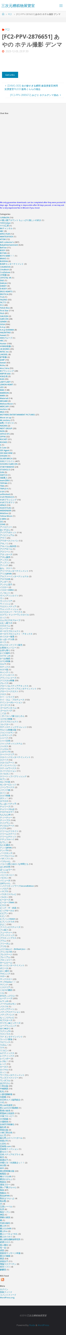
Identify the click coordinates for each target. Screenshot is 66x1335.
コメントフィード (8, 1294)
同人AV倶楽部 (6, 1105)
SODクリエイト (7, 461)
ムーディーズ (6, 998)
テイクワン (5, 823)
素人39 (3, 1225)
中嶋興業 (4, 1088)
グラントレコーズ (8, 677)
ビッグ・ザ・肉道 (8, 908)
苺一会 (3, 1247)
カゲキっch (5, 655)
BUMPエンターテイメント (12, 264)
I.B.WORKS (5, 349)
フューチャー (6, 932)
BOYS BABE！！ (7, 255)
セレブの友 (5, 782)
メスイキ (4, 1006)
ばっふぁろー (6, 869)
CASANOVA (5, 267)
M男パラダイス (7, 423)
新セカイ (4, 1151)
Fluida (32, 1325)
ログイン (4, 1289)
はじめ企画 (5, 866)
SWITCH (3, 475)
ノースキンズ (6, 853)
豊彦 (2, 1258)
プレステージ (6, 954)
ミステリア (5, 987)
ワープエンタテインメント (12, 1075)
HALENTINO (5, 332)
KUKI (2, 379)
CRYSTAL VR (5, 277)
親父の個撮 (5, 1256)
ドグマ (3, 828)
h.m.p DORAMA (7, 329)
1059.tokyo (5, 223)
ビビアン (4, 913)
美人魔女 (4, 1245)
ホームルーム (6, 962)
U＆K (2, 491)
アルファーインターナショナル (14, 576)
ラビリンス (5, 1042)
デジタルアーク (7, 825)
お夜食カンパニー (8, 647)
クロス (3, 694)
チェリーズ (5, 806)
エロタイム (5, 625)
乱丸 (2, 1091)
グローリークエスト (9, 691)
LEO (2, 387)
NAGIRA (3, 425)
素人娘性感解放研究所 (10, 1239)
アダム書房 (5, 557)
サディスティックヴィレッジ (13, 727)
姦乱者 (3, 1127)
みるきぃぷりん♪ (7, 995)
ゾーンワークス (7, 787)
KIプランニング (7, 371)
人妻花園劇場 (6, 1094)
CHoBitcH (4, 269)
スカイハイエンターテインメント (15, 757)
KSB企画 (4, 376)
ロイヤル (4, 1069)
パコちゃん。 (6, 861)
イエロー (4, 587)
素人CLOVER (5, 1228)
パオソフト (5, 858)
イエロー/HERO (7, 590)
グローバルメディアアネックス (14, 686)
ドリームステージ (8, 834)
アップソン (5, 562)
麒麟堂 (3, 1269)
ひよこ (3, 924)
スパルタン (5, 773)
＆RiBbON (4, 217)
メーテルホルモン (8, 1003)
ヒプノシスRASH (7, 919)
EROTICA (4, 294)
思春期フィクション (9, 1149)
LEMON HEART (6, 384)
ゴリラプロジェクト (9, 721)
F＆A (2, 297)
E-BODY (3, 288)
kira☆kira (4, 368)
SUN (2, 472)
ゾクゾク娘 (5, 790)
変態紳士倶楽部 (7, 1113)
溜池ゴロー (5, 1184)
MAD (2, 390)
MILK (2, 412)
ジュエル (4, 749)
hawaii (3, 335)
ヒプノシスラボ (7, 921)
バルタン (4, 897)
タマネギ (4, 801)
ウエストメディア (8, 606)
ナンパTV (4, 850)
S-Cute (3, 447)
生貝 (2, 1209)
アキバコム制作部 (8, 546)
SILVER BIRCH (6, 458)
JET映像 (3, 357)
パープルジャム (7, 856)
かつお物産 (5, 658)
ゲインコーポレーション (11, 702)
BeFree (3, 247)
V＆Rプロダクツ (7, 502)
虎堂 (2, 1250)
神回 (2, 1214)
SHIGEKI (3, 455)
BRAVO (3, 258)
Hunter (3, 343)
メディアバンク (7, 1014)
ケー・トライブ (7, 697)
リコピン (4, 1050)
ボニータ (4, 968)
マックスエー (6, 979)
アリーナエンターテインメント (14, 571)
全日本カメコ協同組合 (10, 1099)
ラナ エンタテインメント (11, 1036)
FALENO (3, 299)
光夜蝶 (3, 1097)
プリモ (3, 946)
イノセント (5, 593)
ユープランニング (8, 1025)
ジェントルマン (7, 732)
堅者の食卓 (5, 1110)
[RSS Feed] (2, 1279)
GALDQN (4, 316)
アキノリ (4, 543)
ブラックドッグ (7, 935)
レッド (3, 1064)
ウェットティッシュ (9, 609)
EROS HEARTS (6, 291)
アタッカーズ (6, 554)
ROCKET (3, 439)
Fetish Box (5, 307)
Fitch (2, 313)
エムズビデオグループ (10, 620)
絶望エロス (5, 1242)
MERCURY (4, 406)
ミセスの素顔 (6, 990)
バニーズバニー (7, 875)
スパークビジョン (8, 771)
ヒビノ (3, 916)
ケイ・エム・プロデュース (12, 699)
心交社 (3, 1143)
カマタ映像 (5, 661)
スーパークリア (7, 754)
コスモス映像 (6, 719)
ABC (2, 231)
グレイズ (4, 683)
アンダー (4, 582)
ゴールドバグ (6, 710)
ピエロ (3, 905)
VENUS (3, 505)
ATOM (3, 239)
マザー (3, 976)
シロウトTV (5, 751)
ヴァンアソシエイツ (9, 595)
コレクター (5, 724)
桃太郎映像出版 (7, 1171)
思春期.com (5, 1146)
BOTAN (3, 253)
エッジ (3, 617)
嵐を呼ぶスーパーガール (11, 1138)
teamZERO (5, 480)
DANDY (3, 286)
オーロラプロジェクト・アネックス (16, 634)
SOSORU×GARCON (8, 464)
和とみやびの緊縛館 (9, 1108)
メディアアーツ (7, 1009)
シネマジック (6, 735)
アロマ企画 (5, 579)
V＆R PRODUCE (7, 497)
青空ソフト (5, 1266)
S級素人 (3, 477)
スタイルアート (7, 762)
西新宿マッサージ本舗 (10, 1253)
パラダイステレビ (8, 894)
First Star (4, 310)
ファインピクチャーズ (10, 927)
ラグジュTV (5, 1031)
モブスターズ (6, 1020)
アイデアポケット (8, 532)
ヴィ (2, 598)
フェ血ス (4, 929)
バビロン (4, 877)
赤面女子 (4, 1261)
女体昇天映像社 (7, 1124)
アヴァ (3, 538)
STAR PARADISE (7, 467)
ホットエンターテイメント (12, 965)
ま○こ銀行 (4, 971)
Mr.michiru (5, 420)
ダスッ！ (4, 798)
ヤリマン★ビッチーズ (10, 1023)
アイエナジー (6, 527)
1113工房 (4, 225)
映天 (2, 1157)
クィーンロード (7, 675)
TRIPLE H (4, 488)
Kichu (2, 365)
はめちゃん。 (6, 883)
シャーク (4, 738)
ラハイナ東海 (6, 1039)
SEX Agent (4, 450)
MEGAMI (4, 401)
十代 (2, 1102)
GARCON (4, 319)
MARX (2, 395)
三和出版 (4, 1086)
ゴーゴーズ (5, 705)
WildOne (4, 513)
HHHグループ (6, 338)
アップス (4, 560)
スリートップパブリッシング (13, 776)
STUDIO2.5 (5, 469)
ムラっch (4, 1001)
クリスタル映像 (7, 680)
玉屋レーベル (6, 1206)
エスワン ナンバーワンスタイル (14, 614)
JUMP (2, 360)
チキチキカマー (7, 812)
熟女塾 (3, 1201)
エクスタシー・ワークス (11, 612)
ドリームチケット (8, 836)
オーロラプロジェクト (10, 631)
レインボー (5, 1058)
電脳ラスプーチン (8, 1264)
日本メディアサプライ (10, 1154)
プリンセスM (6, 951)
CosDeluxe (5, 272)
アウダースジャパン (9, 540)
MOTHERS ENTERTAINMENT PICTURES (17, 414)
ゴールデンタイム (8, 708)
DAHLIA (3, 283)
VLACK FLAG (5, 508)
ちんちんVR (5, 814)
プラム (3, 940)
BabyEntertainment (9, 245)
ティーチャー (6, 817)
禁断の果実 (5, 1217)
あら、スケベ (6, 568)
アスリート (5, 551)
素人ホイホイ (6, 1236)
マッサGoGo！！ (8, 982)
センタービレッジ (8, 784)
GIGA (2, 324)
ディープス (5, 820)
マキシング (5, 973)
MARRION (4, 393)
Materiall (4, 398)
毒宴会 (3, 1182)
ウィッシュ (5, 603)
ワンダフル (5, 1080)
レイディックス (7, 1056)
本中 (2, 1168)
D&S (2, 280)
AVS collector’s (7, 242)
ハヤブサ (4, 891)
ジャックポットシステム (11, 743)
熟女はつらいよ (7, 1198)
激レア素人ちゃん (8, 1187)
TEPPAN (3, 483)
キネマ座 (4, 669)
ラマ (2, 1047)
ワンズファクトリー (9, 1077)
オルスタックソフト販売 (11, 645)
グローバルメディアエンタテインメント (18, 688)
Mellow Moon (6, 403)
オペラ (3, 642)
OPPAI (3, 436)
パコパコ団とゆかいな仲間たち (14, 864)
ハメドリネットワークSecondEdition (17, 886)
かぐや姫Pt (5, 653)
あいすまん (5, 529)
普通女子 (4, 1160)
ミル (2, 993)
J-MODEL (4, 354)
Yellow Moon (6, 516)
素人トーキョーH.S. (9, 1234)
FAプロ (3, 302)
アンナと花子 (6, 584)
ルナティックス (7, 1053)
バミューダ (5, 880)
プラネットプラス (8, 938)
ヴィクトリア (6, 601)
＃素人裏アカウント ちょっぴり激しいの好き (20, 220)
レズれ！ (4, 1061)
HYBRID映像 (5, 346)
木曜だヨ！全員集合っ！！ (12, 1162)
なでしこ (4, 842)
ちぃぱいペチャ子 (8, 803)
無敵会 (3, 1193)
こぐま (3, 713)
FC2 (10, 14)
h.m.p (2, 327)
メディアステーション (10, 1012)
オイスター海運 (7, 636)
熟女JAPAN (5, 1195)
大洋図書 (4, 1119)
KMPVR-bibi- (5, 373)
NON (2, 431)
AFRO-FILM (5, 234)
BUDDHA (4, 261)
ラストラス (5, 1034)
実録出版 (4, 1130)
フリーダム (5, 943)
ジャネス (4, 746)
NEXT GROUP (6, 428)
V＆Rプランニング (8, 499)
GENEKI (3, 321)
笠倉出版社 (5, 1223)
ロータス (4, 1066)
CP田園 (3, 275)
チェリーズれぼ (7, 809)
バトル (3, 872)
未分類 (3, 1165)
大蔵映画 (4, 1121)
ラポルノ (4, 1045)
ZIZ (1, 521)
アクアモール (6, 549)
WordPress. (43, 1325)
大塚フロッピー (7, 1116)
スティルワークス (8, 768)
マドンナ (4, 984)
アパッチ (4, 565)
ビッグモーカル (7, 910)
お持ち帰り (5, 650)
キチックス (5, 667)
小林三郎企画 (6, 1132)
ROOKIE (3, 442)
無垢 (2, 1190)
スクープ (4, 760)
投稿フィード (6, 1292)
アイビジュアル (7, 535)
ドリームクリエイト (9, 831)
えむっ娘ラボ (6, 623)
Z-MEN (3, 519)
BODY (2, 250)
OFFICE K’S (5, 434)
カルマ (3, 664)
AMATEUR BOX (6, 236)
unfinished (5, 494)
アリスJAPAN (6, 573)
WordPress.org (7, 1297)
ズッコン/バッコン (8, 765)
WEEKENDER (5, 510)
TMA (2, 486)
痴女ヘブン (5, 1212)
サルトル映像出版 (8, 729)
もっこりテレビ (7, 1017)
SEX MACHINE (6, 453)
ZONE (2, 524)
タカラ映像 (5, 795)
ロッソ (3, 1072)
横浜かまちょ (6, 1179)
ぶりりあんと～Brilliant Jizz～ (13, 949)
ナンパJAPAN (6, 847)
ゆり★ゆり (5, 1028)
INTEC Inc (4, 351)
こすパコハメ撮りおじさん (12, 716)
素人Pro (3, 1231)
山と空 (3, 1135)
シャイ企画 (5, 740)
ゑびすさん (5, 1083)
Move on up (5, 417)
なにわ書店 (5, 845)
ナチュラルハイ (7, 839)
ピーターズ (5, 899)
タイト (3, 793)
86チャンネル (6, 228)
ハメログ (4, 888)
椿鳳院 (3, 1173)
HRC (2, 340)
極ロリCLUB (5, 1176)
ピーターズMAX (7, 902)
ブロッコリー (6, 960)
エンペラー (5, 628)
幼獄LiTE (4, 1140)
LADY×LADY (5, 381)
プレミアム (5, 957)
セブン (3, 779)
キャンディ (5, 672)
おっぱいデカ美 (7, 639)
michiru (3, 409)
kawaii (3, 362)
